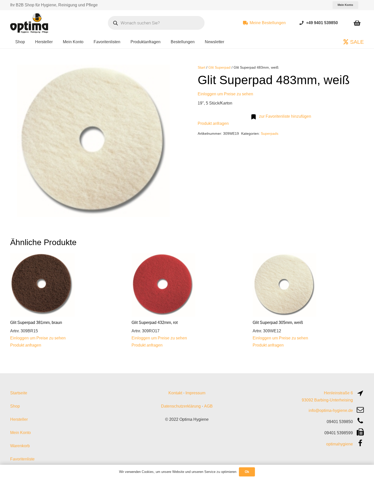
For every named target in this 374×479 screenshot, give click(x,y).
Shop (15, 406)
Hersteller (19, 419)
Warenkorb (20, 446)
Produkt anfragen (213, 123)
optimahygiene (339, 444)
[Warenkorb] (357, 23)
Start (201, 67)
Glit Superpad (219, 67)
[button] (168, 73)
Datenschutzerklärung (181, 406)
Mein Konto (20, 432)
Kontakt (175, 393)
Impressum (195, 393)
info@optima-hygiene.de (331, 410)
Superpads (269, 133)
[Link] (301, 23)
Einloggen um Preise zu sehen (225, 94)
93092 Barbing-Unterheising (327, 400)
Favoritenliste (22, 459)
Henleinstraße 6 (338, 393)
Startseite (18, 393)
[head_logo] (29, 23)
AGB (208, 406)
